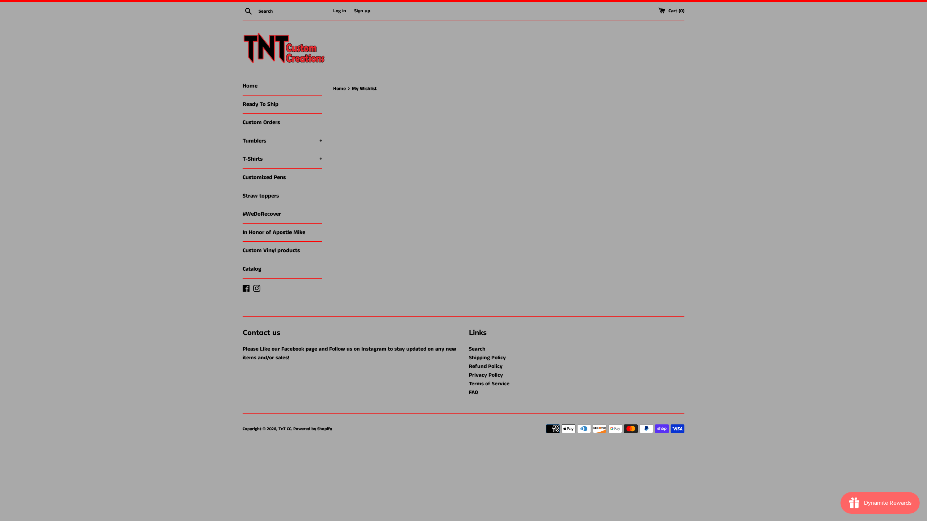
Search (477, 349)
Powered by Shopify (312, 429)
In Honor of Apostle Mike (274, 232)
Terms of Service (489, 383)
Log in (339, 11)
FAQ (473, 392)
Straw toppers (261, 196)
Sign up (362, 11)
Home (250, 86)
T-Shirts (282, 159)
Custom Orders (261, 122)
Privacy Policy (486, 375)
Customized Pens (264, 177)
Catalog (252, 269)
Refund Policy (486, 366)
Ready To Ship (260, 104)
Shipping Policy (487, 357)
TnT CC (284, 429)
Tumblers (282, 141)
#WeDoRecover (262, 214)
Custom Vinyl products (271, 250)
